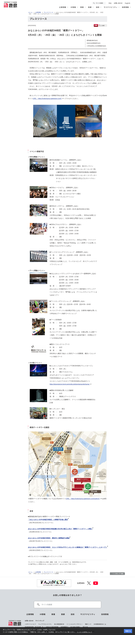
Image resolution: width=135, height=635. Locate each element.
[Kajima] (10, 4)
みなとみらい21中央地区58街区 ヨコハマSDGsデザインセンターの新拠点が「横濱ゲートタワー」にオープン (67, 547)
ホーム (30, 12)
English (127, 3)
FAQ (110, 3)
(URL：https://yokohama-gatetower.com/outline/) (83, 499)
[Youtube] (95, 583)
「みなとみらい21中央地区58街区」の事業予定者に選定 (48, 519)
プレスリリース (48, 12)
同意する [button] (128, 631)
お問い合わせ (118, 3)
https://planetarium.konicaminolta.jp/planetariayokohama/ (70, 384)
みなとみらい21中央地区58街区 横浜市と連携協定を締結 (48, 538)
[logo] (15, 624)
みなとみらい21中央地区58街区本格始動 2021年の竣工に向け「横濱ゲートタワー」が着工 (60, 529)
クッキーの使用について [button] (84, 632)
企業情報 (38, 12)
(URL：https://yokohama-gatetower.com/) (47, 98)
